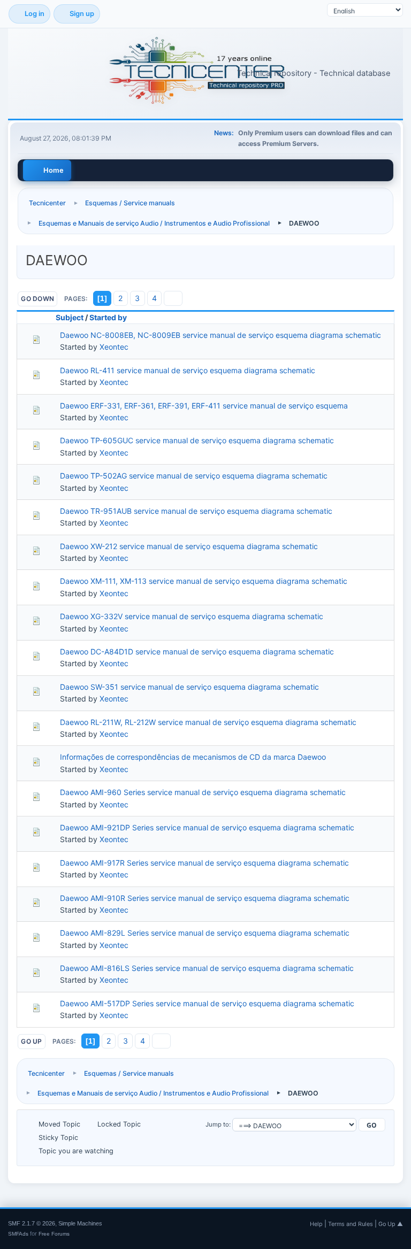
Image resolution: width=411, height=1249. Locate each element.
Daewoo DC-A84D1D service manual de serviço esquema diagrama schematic (197, 651)
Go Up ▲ (390, 1224)
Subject (69, 317)
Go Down (37, 299)
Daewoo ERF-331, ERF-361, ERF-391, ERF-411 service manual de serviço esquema (204, 405)
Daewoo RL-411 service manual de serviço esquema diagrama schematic (187, 370)
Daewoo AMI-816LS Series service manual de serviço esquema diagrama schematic (207, 968)
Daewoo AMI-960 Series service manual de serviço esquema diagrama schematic (203, 792)
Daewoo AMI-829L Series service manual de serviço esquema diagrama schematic (204, 932)
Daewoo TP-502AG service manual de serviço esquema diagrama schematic (194, 475)
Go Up (31, 1041)
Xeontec (114, 346)
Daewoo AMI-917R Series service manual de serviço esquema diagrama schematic (204, 862)
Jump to (217, 1124)
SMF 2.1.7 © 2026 (31, 1223)
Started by (108, 317)
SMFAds (18, 1234)
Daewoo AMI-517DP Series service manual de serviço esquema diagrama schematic (207, 1003)
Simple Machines (80, 1223)
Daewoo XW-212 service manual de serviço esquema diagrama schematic (189, 546)
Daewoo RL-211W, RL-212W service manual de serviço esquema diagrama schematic (208, 722)
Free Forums (54, 1234)
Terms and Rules (350, 1224)
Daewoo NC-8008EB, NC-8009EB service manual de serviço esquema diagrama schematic (220, 335)
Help (316, 1224)
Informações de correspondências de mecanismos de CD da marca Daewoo (193, 756)
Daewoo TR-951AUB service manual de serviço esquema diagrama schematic (196, 510)
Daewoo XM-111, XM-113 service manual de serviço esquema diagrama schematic (203, 580)
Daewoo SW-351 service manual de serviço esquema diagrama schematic (189, 686)
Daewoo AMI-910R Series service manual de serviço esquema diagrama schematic (204, 898)
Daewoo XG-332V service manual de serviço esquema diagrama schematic (191, 616)
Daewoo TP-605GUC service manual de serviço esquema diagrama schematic (197, 440)
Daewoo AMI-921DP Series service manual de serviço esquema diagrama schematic (207, 827)
